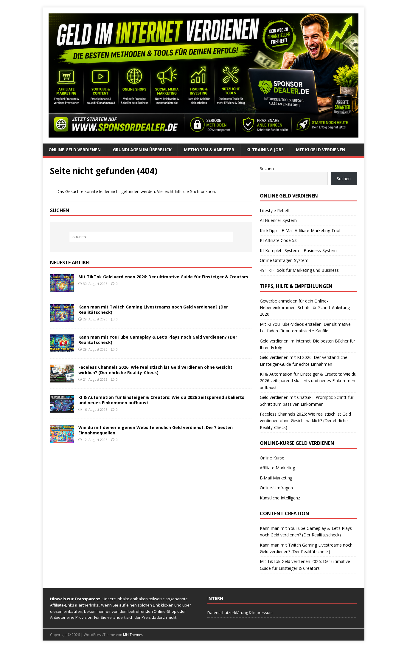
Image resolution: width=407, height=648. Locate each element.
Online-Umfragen (276, 487)
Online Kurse (272, 458)
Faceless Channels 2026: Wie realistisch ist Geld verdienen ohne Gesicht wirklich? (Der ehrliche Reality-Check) (155, 369)
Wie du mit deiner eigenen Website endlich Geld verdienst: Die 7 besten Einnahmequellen (155, 430)
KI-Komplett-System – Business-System (298, 250)
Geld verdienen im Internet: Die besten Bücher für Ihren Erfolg (307, 344)
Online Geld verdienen (75, 149)
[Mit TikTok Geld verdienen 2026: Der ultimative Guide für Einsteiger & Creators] (62, 288)
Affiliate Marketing (277, 467)
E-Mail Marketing (276, 478)
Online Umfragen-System (284, 260)
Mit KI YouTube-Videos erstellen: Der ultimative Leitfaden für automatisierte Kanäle (305, 327)
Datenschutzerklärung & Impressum (240, 612)
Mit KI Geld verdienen (320, 149)
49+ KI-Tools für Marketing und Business (299, 270)
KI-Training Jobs (265, 149)
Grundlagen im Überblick (142, 149)
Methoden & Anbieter (209, 149)
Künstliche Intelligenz (280, 498)
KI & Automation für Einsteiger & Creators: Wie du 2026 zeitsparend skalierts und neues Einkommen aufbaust (161, 399)
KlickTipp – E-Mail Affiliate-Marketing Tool (300, 230)
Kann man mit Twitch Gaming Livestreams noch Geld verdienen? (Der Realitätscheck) (153, 309)
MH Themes (133, 634)
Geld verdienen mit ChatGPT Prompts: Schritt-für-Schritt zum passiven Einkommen (307, 400)
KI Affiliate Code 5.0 (279, 240)
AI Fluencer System (278, 220)
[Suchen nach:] (151, 237)
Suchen (267, 168)
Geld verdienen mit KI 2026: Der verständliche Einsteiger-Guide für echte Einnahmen (303, 360)
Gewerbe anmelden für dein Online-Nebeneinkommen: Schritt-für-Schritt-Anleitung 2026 (305, 307)
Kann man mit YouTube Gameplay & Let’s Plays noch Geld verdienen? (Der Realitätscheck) (157, 339)
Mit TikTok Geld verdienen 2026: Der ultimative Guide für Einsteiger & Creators (163, 277)
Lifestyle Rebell (274, 210)
